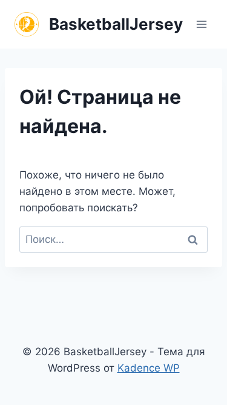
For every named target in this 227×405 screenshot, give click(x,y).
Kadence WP (148, 368)
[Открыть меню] (201, 24)
